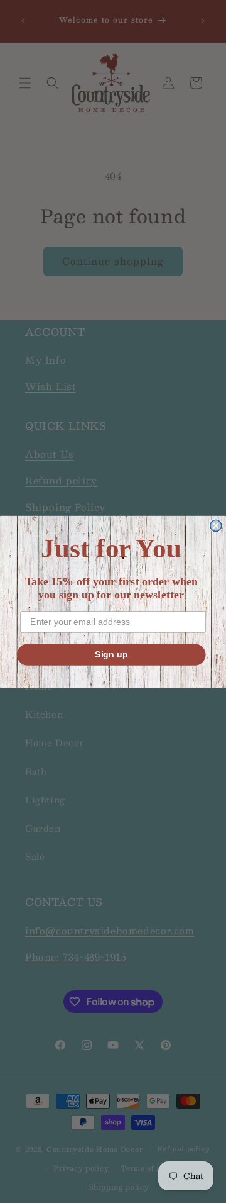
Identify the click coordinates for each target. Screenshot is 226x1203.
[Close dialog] (216, 525)
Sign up (111, 654)
